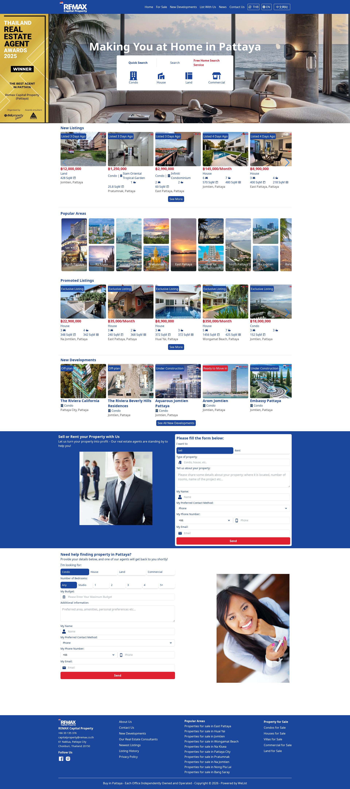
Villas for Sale (273, 739)
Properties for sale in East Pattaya (207, 726)
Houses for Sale (274, 733)
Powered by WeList (234, 783)
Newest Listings (130, 745)
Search (175, 63)
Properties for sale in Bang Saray (207, 772)
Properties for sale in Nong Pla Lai (207, 767)
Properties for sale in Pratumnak (207, 757)
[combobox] (205, 520)
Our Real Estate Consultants (138, 739)
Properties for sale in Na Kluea (205, 747)
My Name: (182, 491)
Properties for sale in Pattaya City (207, 752)
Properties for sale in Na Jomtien (206, 762)
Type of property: (186, 457)
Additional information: (75, 602)
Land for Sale (273, 751)
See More (176, 199)
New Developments (132, 733)
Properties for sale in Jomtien (204, 736)
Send (233, 541)
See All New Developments (176, 423)
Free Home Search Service (207, 63)
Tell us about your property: (193, 468)
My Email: (182, 527)
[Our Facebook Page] (61, 758)
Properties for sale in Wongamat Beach (211, 741)
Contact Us (126, 728)
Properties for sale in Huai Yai (204, 731)
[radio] (204, 450)
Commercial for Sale (278, 745)
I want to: (182, 443)
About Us (125, 722)
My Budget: (68, 591)
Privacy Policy (128, 757)
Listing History (129, 751)
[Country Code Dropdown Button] (114, 655)
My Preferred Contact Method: (194, 502)
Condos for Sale (275, 728)
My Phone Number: (188, 514)
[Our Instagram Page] (68, 758)
